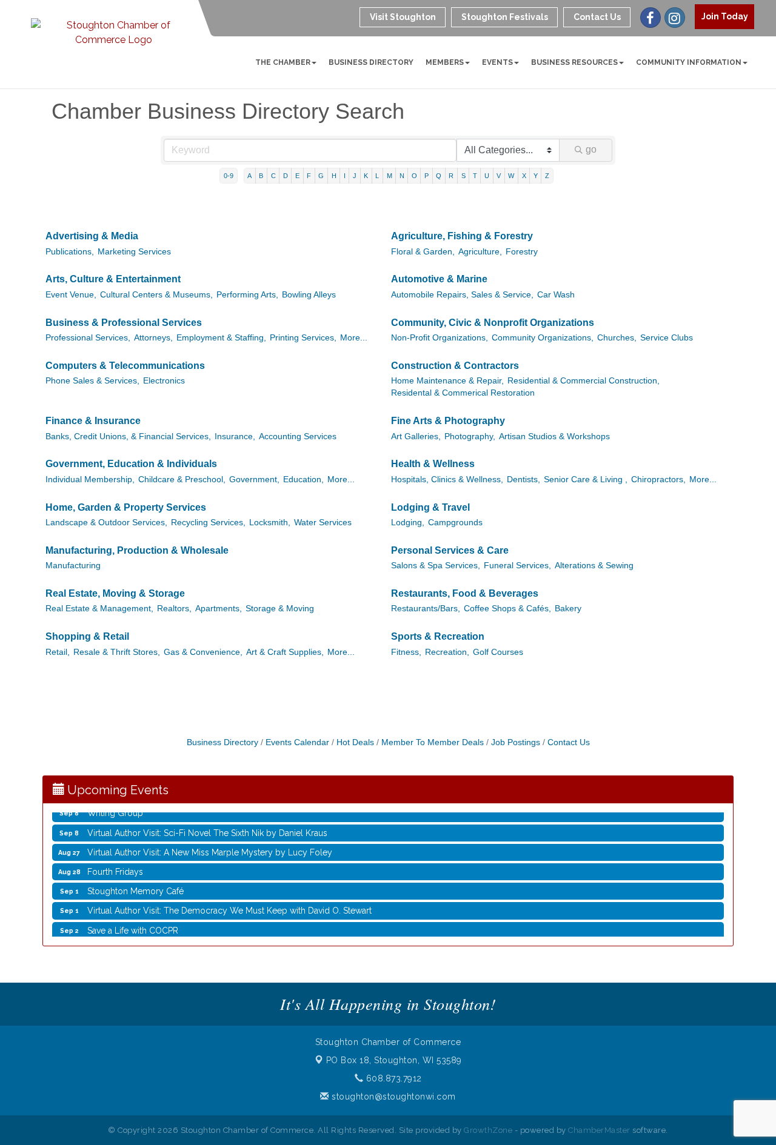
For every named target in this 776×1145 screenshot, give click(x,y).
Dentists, (523, 479)
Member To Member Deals (432, 742)
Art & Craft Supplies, (285, 652)
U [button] (486, 175)
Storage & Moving (280, 608)
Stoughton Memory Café (135, 885)
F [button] (309, 175)
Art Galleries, (416, 436)
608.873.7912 (392, 1078)
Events (497, 62)
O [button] (414, 175)
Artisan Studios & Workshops (554, 436)
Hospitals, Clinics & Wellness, (447, 479)
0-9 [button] (228, 175)
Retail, (57, 652)
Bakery (568, 608)
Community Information (688, 62)
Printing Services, (303, 337)
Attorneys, (153, 337)
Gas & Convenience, (203, 652)
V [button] (499, 175)
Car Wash (556, 294)
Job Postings (515, 742)
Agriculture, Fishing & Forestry (462, 236)
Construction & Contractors (455, 365)
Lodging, (407, 522)
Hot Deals (355, 742)
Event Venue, (70, 294)
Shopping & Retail (87, 636)
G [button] (321, 175)
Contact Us (568, 742)
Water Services (323, 522)
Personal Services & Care (450, 550)
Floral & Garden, (423, 251)
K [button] (366, 175)
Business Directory (371, 62)
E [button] (297, 175)
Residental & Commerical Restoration (463, 392)
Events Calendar (297, 742)
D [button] (285, 175)
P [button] (426, 175)
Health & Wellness (433, 464)
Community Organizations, (543, 337)
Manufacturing (73, 565)
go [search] (591, 149)
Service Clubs (666, 337)
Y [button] (536, 175)
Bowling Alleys (309, 294)
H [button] (334, 175)
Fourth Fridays (115, 866)
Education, (303, 479)
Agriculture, (480, 251)
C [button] (273, 175)
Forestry (522, 251)
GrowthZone (488, 1130)
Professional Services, (87, 337)
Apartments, (218, 608)
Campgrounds (455, 522)
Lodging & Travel (430, 507)
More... (353, 337)
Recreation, (447, 652)
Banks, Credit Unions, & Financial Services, (128, 436)
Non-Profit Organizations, (439, 337)
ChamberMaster (599, 1130)
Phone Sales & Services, (92, 380)
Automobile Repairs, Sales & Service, (462, 294)
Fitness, (406, 652)
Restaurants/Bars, (425, 608)
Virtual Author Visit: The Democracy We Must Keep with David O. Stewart (229, 904)
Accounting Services (297, 436)
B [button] (261, 175)
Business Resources (574, 62)
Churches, (617, 337)
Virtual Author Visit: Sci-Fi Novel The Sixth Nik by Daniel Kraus (207, 827)
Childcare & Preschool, (182, 479)
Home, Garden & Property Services (125, 507)
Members (445, 62)
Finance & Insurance (93, 421)
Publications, (69, 251)
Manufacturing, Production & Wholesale (137, 550)
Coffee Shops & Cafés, (507, 608)
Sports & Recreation (437, 636)
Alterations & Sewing (594, 565)
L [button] (377, 175)
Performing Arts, (247, 294)
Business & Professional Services (123, 322)
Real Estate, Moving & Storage (115, 593)
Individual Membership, (90, 479)
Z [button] (547, 175)
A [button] (249, 175)
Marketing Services (134, 251)
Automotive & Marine (439, 279)
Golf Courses (498, 652)
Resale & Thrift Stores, (116, 652)
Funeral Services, (517, 565)
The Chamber (282, 62)
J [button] (354, 175)
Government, (254, 479)
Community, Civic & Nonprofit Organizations (492, 322)
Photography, (469, 436)
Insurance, (235, 436)
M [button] (389, 175)
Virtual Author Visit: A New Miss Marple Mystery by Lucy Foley (209, 846)
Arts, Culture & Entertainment (113, 279)
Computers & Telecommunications (125, 365)
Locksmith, (269, 522)
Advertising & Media (91, 236)
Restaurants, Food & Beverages (464, 593)
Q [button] (438, 175)
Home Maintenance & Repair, (447, 380)
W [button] (511, 175)
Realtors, (174, 608)
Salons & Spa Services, (435, 565)
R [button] (451, 175)
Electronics (164, 380)
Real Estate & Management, (99, 608)
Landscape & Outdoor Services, (106, 522)
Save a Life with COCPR (132, 924)
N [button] (402, 175)
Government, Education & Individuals (131, 464)
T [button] (475, 175)
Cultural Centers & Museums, (156, 294)
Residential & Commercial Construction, (583, 380)
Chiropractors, (658, 479)
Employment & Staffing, (221, 337)
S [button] (463, 175)
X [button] (524, 175)
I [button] (345, 175)
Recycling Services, (208, 522)
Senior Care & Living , (585, 479)
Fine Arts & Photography (448, 421)
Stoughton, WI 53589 (394, 1060)
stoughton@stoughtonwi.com (392, 1096)
